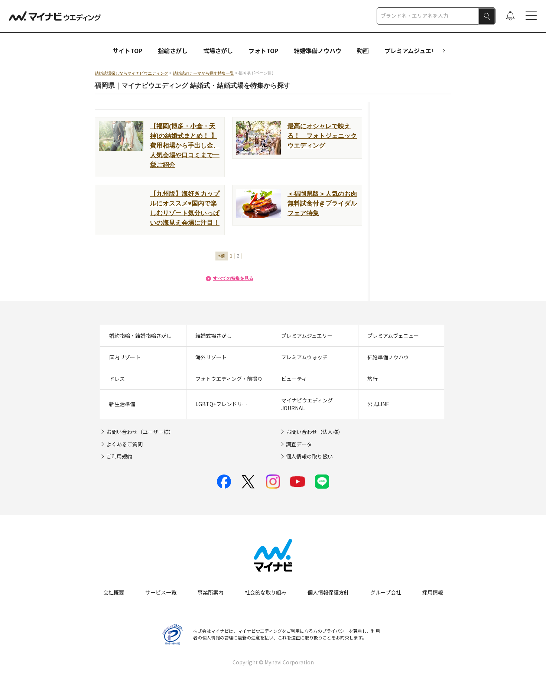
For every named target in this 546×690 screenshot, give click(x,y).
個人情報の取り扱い (309, 456)
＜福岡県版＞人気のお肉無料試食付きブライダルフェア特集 (322, 203)
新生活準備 (122, 404)
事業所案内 (211, 592)
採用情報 (432, 592)
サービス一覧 (160, 592)
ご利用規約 (119, 456)
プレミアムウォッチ (304, 357)
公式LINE (378, 404)
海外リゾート (211, 357)
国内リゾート (124, 357)
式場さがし (218, 50)
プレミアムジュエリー (413, 50)
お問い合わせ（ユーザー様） (140, 431)
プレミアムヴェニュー (393, 335)
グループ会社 (385, 592)
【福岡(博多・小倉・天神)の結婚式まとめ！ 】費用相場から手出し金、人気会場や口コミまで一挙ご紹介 (185, 145)
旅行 (372, 378)
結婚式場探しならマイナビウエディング (131, 73)
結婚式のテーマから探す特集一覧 (203, 73)
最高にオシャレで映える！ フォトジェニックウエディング (322, 135)
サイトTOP (127, 50)
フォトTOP (263, 50)
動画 (363, 50)
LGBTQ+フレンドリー (221, 404)
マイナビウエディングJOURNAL (307, 404)
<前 (221, 256)
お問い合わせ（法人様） (314, 431)
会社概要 (113, 592)
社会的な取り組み (265, 592)
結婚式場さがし (213, 335)
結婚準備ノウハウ (317, 50)
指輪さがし (173, 50)
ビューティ (294, 378)
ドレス (117, 378)
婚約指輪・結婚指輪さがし (140, 335)
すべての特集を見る (233, 278)
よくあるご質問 (124, 444)
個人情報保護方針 (328, 592)
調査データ (299, 444)
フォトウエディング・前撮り (229, 378)
